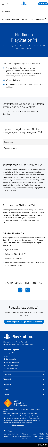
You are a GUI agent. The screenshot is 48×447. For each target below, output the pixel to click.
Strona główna (8, 342)
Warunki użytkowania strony (26, 436)
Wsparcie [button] (7, 384)
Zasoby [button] (6, 389)
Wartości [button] (7, 379)
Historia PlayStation (10, 368)
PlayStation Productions (11, 362)
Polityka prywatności (16, 435)
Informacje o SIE (8, 353)
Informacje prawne (7, 435)
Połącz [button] (6, 394)
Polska (10, 431)
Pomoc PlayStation (22, 342)
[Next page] (45, 19)
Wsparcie (6, 11)
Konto (24, 19)
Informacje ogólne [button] (11, 349)
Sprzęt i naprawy (9, 344)
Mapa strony (35, 435)
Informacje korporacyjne (11, 365)
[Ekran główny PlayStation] (24, 3)
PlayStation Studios (9, 359)
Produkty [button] (7, 374)
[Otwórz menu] (3, 3)
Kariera (5, 356)
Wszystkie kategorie (10, 19)
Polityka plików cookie (41, 436)
